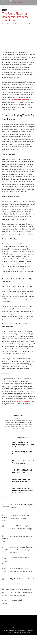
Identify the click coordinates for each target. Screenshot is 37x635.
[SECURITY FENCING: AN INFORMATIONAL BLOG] (6, 481)
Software (18, 627)
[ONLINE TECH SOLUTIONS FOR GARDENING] (6, 472)
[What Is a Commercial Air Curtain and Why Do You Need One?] (6, 444)
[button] (3, 2)
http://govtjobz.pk (18, 418)
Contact (5, 625)
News (25, 625)
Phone (23, 627)
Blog (13, 627)
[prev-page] (3, 498)
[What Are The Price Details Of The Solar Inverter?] (6, 463)
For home (9, 7)
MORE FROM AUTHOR (23, 437)
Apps (21, 625)
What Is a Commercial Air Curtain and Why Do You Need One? (23, 444)
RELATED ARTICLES (9, 437)
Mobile (11, 625)
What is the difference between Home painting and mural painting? (22, 490)
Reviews (16, 625)
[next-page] (6, 498)
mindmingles (7, 23)
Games (30, 625)
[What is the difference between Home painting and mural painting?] (6, 490)
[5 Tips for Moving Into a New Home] (6, 454)
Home (3, 7)
